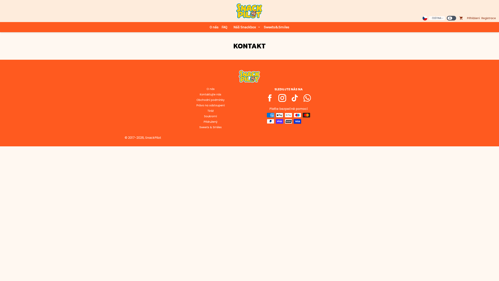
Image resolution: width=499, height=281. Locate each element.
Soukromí (210, 116)
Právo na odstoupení (210, 105)
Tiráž (210, 111)
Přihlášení (473, 18)
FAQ (224, 27)
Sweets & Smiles (210, 127)
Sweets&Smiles (276, 27)
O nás (214, 27)
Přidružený (211, 122)
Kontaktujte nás (210, 94)
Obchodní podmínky (210, 100)
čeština (436, 18)
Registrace (488, 18)
